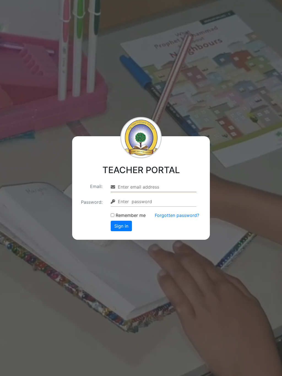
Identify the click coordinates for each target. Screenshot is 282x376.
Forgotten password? (177, 215)
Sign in (121, 226)
